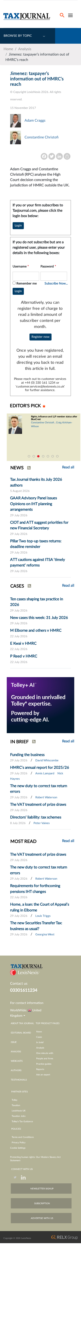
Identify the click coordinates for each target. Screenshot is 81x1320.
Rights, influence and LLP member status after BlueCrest (54, 418)
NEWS (17, 468)
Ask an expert (43, 1075)
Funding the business (27, 755)
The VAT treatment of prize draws (38, 804)
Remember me (26, 283)
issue (14, 1042)
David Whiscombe (46, 760)
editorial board (21, 1033)
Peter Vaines (42, 823)
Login (18, 225)
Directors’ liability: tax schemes (35, 817)
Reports (40, 1069)
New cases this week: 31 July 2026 (39, 618)
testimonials (19, 1080)
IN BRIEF (19, 742)
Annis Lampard (44, 773)
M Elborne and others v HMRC (35, 630)
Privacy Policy (18, 1142)
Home (8, 49)
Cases (39, 1037)
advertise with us (42, 1218)
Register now (41, 336)
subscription (42, 1203)
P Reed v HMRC (23, 656)
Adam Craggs (35, 120)
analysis (16, 1052)
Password (48, 266)
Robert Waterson (46, 797)
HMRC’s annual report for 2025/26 (39, 767)
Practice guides (43, 1064)
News (39, 1032)
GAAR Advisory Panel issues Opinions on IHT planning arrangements (33, 503)
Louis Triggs (43, 916)
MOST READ (23, 841)
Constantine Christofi (41, 137)
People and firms (44, 1058)
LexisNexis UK (19, 1111)
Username (21, 266)
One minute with (44, 1053)
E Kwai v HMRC (23, 643)
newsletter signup (42, 1189)
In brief (40, 1042)
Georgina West (44, 934)
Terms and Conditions (23, 1137)
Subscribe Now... (56, 283)
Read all (68, 585)
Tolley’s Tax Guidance (22, 1121)
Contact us (18, 983)
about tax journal (22, 1023)
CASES (17, 586)
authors (16, 1070)
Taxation (16, 1105)
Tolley (14, 1100)
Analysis (24, 49)
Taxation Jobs (18, 1116)
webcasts (16, 1061)
